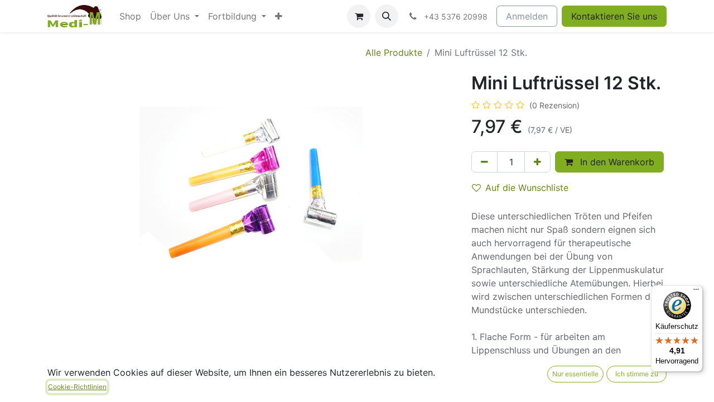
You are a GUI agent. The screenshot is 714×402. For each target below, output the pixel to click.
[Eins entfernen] (484, 162)
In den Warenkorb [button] (615, 162)
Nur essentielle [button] (575, 374)
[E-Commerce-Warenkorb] (358, 16)
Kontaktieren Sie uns (614, 16)
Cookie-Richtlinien (77, 386)
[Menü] (696, 292)
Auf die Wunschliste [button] (526, 187)
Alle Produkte (393, 52)
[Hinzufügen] (537, 162)
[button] (386, 16)
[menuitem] (130, 16)
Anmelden (527, 16)
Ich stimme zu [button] (636, 374)
